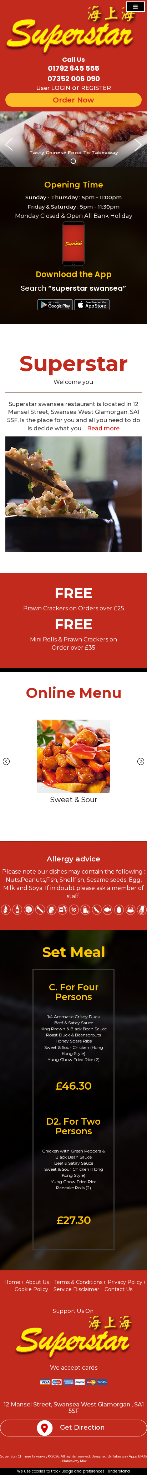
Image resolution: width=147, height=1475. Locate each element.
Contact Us (118, 1289)
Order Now (73, 99)
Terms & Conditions (78, 1282)
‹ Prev (6, 761)
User (43, 88)
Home (12, 1282)
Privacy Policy (125, 1282)
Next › (140, 761)
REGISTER (96, 88)
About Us (37, 1282)
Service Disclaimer (76, 1289)
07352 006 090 (73, 79)
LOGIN (60, 88)
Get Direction (82, 1427)
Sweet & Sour (73, 799)
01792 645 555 (73, 68)
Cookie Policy (31, 1289)
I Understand (118, 1471)
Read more (103, 428)
